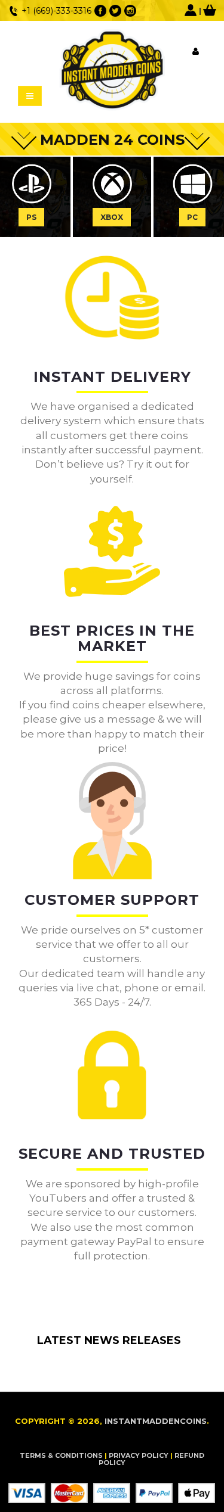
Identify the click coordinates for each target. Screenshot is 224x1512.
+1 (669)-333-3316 (56, 10)
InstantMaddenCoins (156, 1421)
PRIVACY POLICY (138, 1455)
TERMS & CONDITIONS (61, 1455)
